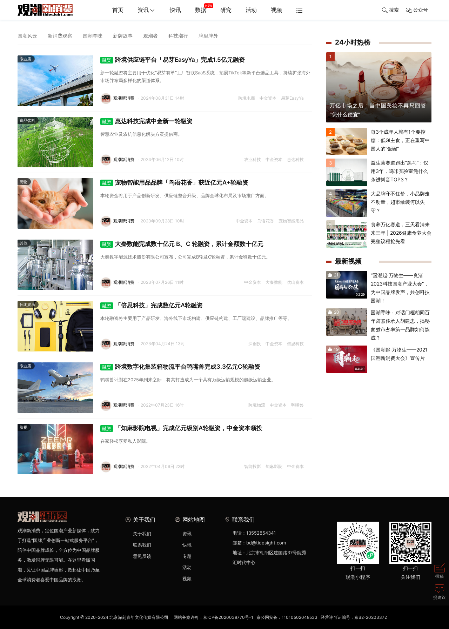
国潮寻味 (92, 36)
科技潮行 (178, 36)
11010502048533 (299, 617)
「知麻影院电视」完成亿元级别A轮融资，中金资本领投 (182, 427)
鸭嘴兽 (297, 405)
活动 (251, 9)
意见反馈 (142, 556)
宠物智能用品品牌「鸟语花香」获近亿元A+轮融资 (175, 182)
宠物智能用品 (291, 220)
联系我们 (142, 545)
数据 (200, 9)
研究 (226, 9)
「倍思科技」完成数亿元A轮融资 (152, 305)
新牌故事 (123, 36)
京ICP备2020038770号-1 (228, 617)
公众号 (420, 10)
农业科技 (252, 159)
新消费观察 (60, 36)
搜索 (394, 10)
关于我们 (142, 533)
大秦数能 (274, 282)
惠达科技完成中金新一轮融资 (147, 121)
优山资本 (295, 282)
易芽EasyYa (292, 98)
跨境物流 (256, 405)
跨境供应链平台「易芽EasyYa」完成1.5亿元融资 (173, 59)
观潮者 (150, 36)
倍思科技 (295, 343)
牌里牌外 (208, 36)
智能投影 (252, 466)
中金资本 (268, 98)
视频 (276, 9)
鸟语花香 (265, 220)
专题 (187, 556)
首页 (117, 9)
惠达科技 (295, 159)
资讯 (143, 9)
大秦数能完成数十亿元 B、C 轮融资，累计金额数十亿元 (182, 243)
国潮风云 (27, 36)
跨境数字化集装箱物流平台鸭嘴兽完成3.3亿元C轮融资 (181, 366)
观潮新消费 (123, 98)
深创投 (254, 343)
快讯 (175, 9)
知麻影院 (274, 466)
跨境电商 (246, 98)
